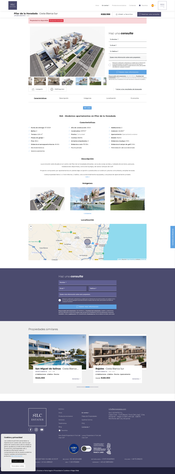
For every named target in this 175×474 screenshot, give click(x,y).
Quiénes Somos (87, 420)
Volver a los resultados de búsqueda (129, 89)
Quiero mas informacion (129, 72)
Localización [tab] (111, 98)
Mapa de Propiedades (89, 416)
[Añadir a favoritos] (83, 337)
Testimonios (63, 423)
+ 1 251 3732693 (74, 462)
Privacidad (57, 470)
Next (104, 51)
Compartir (39, 89)
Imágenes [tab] (87, 98)
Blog (60, 427)
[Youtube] (42, 429)
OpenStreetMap (131, 259)
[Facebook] (30, 429)
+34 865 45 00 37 (51, 459)
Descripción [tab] (63, 98)
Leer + (87, 176)
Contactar (132, 5)
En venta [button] (105, 5)
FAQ (83, 423)
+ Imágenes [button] (87, 213)
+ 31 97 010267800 (107, 459)
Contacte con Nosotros (173, 237)
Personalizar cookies (18, 466)
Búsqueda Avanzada (56, 20)
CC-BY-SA (143, 259)
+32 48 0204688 (75, 459)
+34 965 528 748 (38, 459)
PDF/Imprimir (59, 89)
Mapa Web (75, 470)
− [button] (31, 229)
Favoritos (144, 5)
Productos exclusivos (119, 5)
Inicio (97, 5)
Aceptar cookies (18, 461)
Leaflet (119, 259)
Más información (16, 456)
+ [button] (31, 226)
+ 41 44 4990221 (46, 462)
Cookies (66, 470)
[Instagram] (36, 429)
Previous (30, 51)
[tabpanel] (57, 358)
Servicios (61, 420)
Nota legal (48, 470)
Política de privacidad (133, 64)
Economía (135, 98)
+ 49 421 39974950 (106, 462)
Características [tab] (40, 98)
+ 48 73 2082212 (136, 459)
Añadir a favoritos (125, 14)
